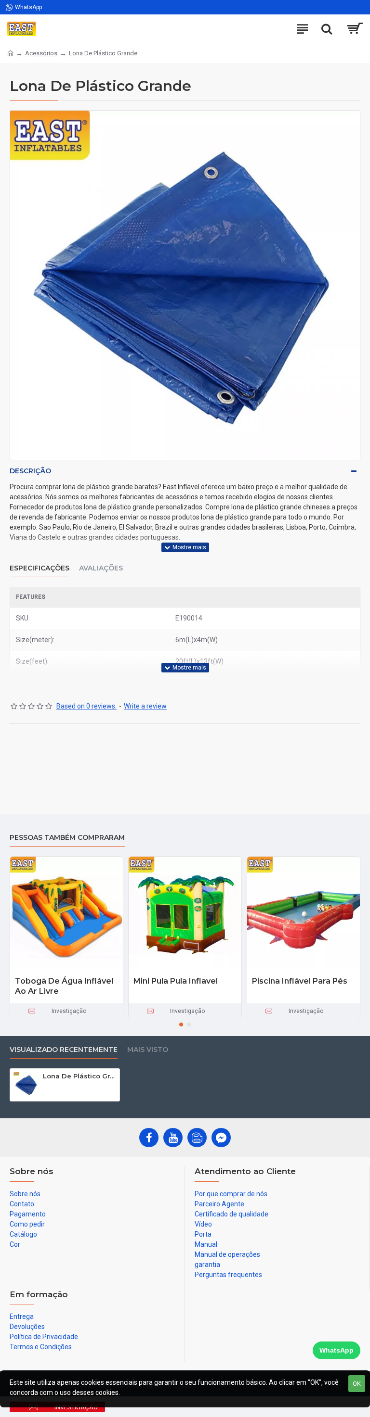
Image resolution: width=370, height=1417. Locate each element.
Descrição (30, 471)
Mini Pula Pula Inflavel (175, 981)
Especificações (39, 568)
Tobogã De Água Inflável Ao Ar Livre (64, 986)
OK (357, 1383)
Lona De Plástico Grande (79, 1076)
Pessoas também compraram (67, 838)
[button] (181, 1024)
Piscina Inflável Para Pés (299, 981)
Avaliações (101, 568)
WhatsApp (336, 1350)
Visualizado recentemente (64, 1050)
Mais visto (147, 1050)
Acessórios (41, 53)
